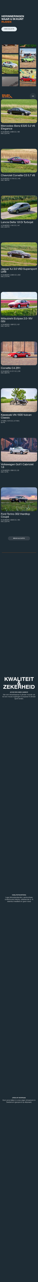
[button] (33, 96)
